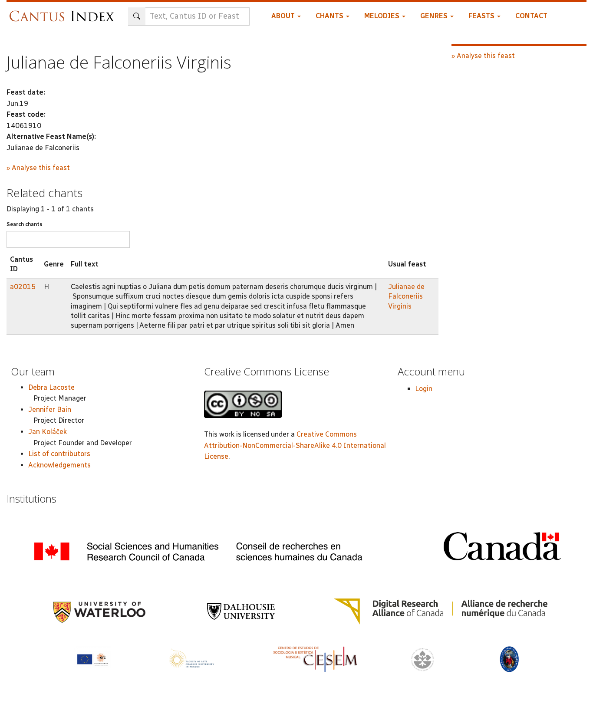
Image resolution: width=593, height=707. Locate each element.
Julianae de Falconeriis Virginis (406, 296)
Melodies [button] (382, 16)
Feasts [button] (482, 16)
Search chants (25, 224)
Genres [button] (434, 16)
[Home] (64, 12)
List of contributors (59, 454)
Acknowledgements (59, 465)
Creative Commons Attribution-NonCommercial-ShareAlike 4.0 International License (295, 445)
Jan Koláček (47, 431)
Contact (531, 16)
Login (423, 389)
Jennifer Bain (49, 409)
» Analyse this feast (38, 168)
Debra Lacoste (51, 387)
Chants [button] (330, 16)
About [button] (283, 16)
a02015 (23, 287)
